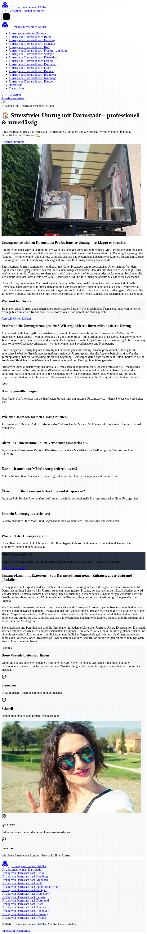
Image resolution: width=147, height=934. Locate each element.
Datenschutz (16, 88)
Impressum (15, 85)
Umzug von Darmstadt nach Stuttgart (31, 54)
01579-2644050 (11, 10)
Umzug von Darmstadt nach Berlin (30, 36)
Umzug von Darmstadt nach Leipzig (31, 60)
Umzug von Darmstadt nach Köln (29, 47)
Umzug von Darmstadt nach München (32, 43)
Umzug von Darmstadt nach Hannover (32, 74)
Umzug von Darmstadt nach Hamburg (32, 40)
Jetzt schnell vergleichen (16, 318)
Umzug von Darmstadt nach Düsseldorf (33, 57)
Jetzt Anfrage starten (14, 568)
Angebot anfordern (32, 10)
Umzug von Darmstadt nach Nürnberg (32, 78)
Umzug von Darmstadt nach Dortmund (32, 64)
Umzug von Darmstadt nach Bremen (31, 71)
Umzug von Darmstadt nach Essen (30, 67)
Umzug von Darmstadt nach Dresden (31, 81)
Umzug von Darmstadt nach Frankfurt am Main (38, 50)
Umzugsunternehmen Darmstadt (28, 33)
